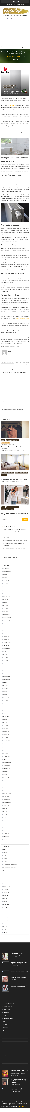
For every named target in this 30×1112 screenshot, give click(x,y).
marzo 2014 (5, 821)
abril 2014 (5, 817)
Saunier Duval (11, 105)
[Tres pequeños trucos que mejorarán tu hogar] (5, 956)
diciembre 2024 (6, 587)
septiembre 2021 (7, 679)
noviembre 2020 (7, 707)
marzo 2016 (5, 774)
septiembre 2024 (7, 596)
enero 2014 (5, 827)
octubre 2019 (6, 747)
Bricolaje (5, 852)
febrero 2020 (6, 734)
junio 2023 (5, 627)
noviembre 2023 (7, 617)
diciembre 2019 (6, 741)
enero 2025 (5, 584)
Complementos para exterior (10, 864)
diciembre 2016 (6, 765)
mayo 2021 (5, 688)
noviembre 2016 (6, 768)
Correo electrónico (6, 396)
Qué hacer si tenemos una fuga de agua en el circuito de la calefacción (18, 986)
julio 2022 (5, 654)
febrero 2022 (6, 670)
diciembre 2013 (6, 830)
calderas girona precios (22, 318)
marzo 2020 (6, 731)
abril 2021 (5, 691)
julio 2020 (5, 719)
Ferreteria (5, 889)
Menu (3, 47)
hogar (17, 346)
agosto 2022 (6, 651)
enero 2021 (5, 701)
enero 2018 (5, 753)
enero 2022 (5, 673)
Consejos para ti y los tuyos (21, 472)
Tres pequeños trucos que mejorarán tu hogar (17, 954)
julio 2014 (5, 808)
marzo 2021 (5, 694)
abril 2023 (5, 633)
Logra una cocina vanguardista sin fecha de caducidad (18, 963)
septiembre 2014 (7, 802)
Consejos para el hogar (8, 87)
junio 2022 (5, 657)
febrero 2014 (6, 824)
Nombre (4, 391)
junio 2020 (5, 722)
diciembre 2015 (6, 784)
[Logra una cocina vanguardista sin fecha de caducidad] (5, 965)
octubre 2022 (6, 645)
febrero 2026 (6, 568)
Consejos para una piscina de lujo (19, 971)
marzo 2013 (5, 839)
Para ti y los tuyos (8, 1006)
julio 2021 (5, 682)
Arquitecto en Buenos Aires (7, 362)
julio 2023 (5, 624)
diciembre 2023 (6, 614)
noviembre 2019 (6, 744)
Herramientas (6, 892)
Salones (5, 932)
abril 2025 (5, 577)
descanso (18, 481)
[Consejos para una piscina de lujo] (5, 971)
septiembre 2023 (7, 620)
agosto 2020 (6, 716)
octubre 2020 (6, 710)
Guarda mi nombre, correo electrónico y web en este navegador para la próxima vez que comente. (14, 408)
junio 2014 (5, 811)
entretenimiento (7, 886)
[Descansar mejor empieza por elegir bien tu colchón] (5, 1091)
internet (5, 898)
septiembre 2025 (7, 571)
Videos (22, 4)
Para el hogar (7, 1009)
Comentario (5, 377)
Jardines (5, 901)
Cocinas (5, 861)
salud (22, 481)
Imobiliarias (9, 4)
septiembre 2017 (7, 762)
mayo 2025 (5, 574)
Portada (5, 997)
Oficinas (5, 926)
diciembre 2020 (6, 704)
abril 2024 (5, 611)
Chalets (18, 4)
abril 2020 (5, 728)
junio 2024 (5, 605)
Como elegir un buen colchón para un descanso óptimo (14, 550)
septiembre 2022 (7, 648)
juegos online (6, 904)
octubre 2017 (6, 759)
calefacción (12, 346)
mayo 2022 (5, 660)
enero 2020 (5, 737)
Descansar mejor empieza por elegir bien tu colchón (14, 479)
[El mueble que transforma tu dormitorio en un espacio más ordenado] (5, 1082)
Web (3, 401)
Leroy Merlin (6, 907)
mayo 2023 (5, 630)
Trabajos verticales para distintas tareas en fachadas (18, 977)
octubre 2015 (6, 790)
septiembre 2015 (7, 793)
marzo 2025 (6, 580)
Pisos (4, 929)
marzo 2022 (6, 667)
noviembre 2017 (6, 756)
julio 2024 (5, 602)
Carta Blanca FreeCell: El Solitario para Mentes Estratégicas (13, 544)
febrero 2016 (6, 777)
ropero (22, 450)
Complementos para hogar (9, 867)
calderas (7, 346)
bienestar (7, 481)
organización (17, 450)
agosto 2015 (6, 796)
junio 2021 (5, 685)
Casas (2, 440)
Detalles (5, 880)
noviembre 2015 (6, 787)
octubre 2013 (6, 836)
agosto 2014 (6, 805)
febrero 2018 (6, 750)
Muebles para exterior (8, 920)
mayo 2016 (5, 771)
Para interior (6, 1012)
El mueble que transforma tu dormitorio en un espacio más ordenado (15, 536)
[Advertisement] (15, 34)
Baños (4, 849)
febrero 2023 (6, 639)
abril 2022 (5, 664)
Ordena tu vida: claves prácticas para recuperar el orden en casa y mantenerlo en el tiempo (14, 530)
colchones (12, 481)
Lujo (14, 4)
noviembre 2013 (6, 833)
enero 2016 (5, 781)
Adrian (12, 444)
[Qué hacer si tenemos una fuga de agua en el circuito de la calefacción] (5, 988)
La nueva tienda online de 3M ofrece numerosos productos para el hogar (22, 363)
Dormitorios (3, 475)
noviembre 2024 (7, 590)
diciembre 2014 (6, 799)
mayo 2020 (5, 725)
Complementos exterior (9, 1040)
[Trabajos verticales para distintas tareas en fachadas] (5, 979)
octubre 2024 (6, 593)
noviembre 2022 (7, 642)
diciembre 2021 (6, 676)
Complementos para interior (9, 85)
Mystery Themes (22, 1106)
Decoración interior (9, 450)
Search (26, 47)
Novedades (6, 923)
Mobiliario (5, 914)
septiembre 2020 (7, 713)
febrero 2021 (6, 697)
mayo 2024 (5, 608)
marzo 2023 (6, 636)
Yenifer (10, 89)
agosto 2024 (6, 599)
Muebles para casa (5, 442)
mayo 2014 (5, 814)
